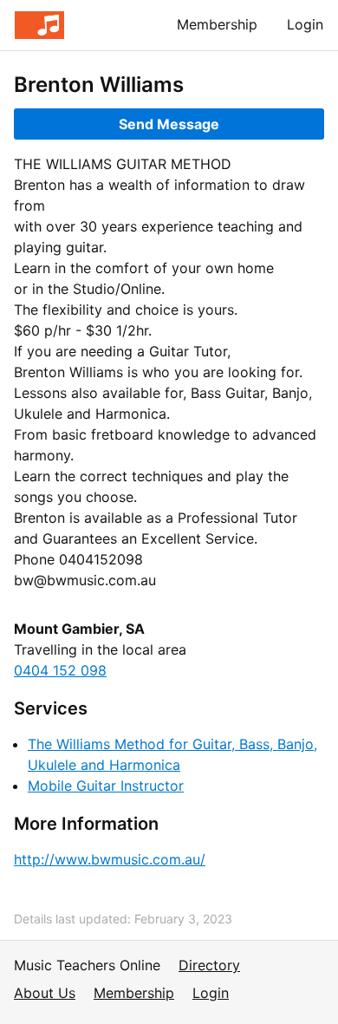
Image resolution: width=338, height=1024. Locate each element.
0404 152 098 (60, 670)
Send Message (169, 124)
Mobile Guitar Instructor (106, 785)
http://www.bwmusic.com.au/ (109, 859)
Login (305, 24)
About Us (44, 992)
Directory (209, 965)
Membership (217, 24)
